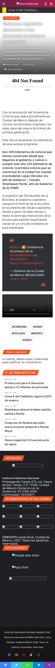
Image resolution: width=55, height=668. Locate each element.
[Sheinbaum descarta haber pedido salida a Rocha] (10, 519)
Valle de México (11, 18)
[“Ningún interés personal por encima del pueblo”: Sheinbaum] (45, 529)
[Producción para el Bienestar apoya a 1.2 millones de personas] (28, 509)
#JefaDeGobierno (22, 255)
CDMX (38, 326)
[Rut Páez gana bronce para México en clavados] (28, 519)
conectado (40, 359)
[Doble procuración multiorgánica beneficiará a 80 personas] (10, 509)
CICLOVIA (19, 333)
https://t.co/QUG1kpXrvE (27, 263)
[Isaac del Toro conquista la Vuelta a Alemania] (28, 529)
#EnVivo (15, 247)
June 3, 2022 (19, 279)
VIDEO (28, 339)
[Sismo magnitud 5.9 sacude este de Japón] (10, 529)
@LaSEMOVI (18, 259)
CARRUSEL (20, 326)
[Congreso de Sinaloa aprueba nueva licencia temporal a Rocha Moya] (45, 519)
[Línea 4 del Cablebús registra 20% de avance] (45, 509)
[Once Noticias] (27, 3)
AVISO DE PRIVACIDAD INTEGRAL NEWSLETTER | (27, 632)
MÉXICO (38, 333)
